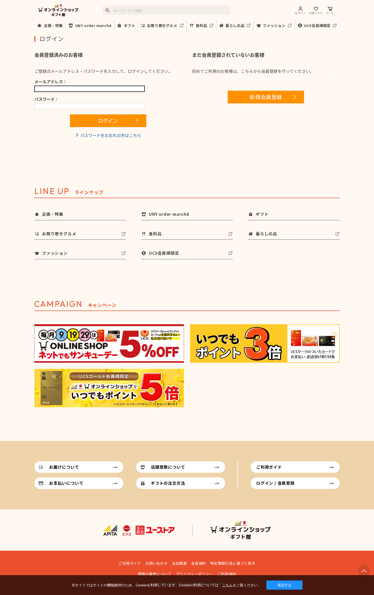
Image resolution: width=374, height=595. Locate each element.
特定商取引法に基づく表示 (232, 563)
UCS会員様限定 (317, 25)
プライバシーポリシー (194, 573)
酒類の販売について (154, 573)
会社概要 (179, 563)
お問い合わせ (156, 563)
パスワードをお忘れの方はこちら (110, 135)
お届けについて (64, 467)
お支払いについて (66, 483)
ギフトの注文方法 (168, 483)
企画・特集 (53, 25)
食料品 (201, 25)
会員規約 (198, 563)
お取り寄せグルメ (162, 25)
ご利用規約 (227, 573)
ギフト (129, 25)
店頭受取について (168, 467)
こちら (227, 585)
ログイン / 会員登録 (275, 483)
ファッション (274, 25)
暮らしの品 (234, 25)
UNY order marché (93, 25)
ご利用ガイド (269, 467)
